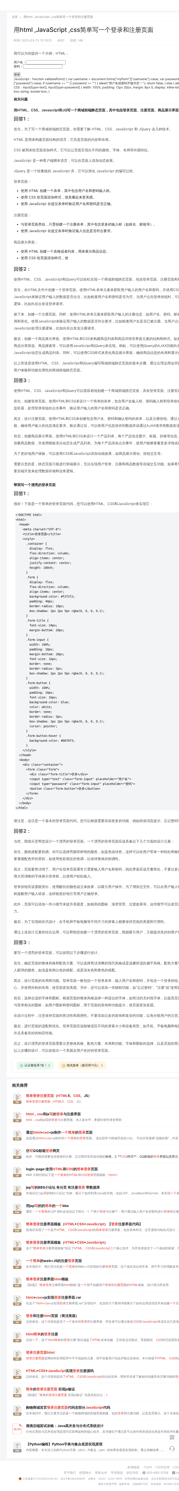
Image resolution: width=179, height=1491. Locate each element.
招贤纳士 (85, 1472)
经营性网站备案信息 (136, 1478)
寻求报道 (117, 1472)
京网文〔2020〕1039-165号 (105, 1478)
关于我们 (70, 1472)
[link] (15, 16)
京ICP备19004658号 (72, 1478)
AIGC (61, 40)
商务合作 (101, 1472)
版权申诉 (124, 1484)
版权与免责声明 (107, 1484)
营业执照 (156, 1484)
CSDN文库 (162, 1467)
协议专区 (132, 1472)
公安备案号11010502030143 (40, 1478)
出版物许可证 (140, 1484)
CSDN (148, 1467)
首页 (15, 17)
